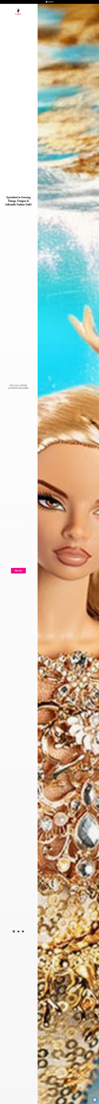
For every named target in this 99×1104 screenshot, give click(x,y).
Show (49, 2)
